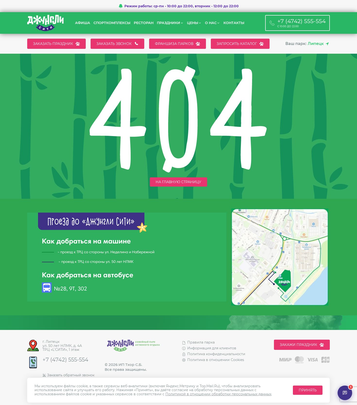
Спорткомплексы (112, 23)
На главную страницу (178, 182)
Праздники (168, 23)
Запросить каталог (237, 44)
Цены (192, 23)
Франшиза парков (174, 44)
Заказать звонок (114, 44)
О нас (211, 23)
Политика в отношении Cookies (215, 360)
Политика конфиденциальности (216, 354)
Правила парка (201, 342)
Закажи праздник (298, 345)
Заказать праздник (53, 44)
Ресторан (143, 23)
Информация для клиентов (211, 348)
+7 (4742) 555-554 (65, 360)
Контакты (233, 23)
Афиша (82, 23)
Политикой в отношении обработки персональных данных (218, 394)
